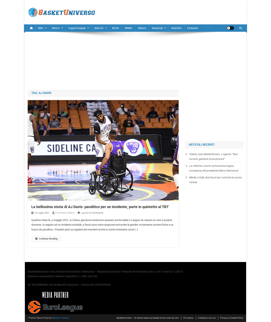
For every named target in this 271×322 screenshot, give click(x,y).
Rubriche (176, 28)
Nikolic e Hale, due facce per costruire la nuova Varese (215, 180)
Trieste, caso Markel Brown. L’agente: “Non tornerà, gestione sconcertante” (213, 156)
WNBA (128, 28)
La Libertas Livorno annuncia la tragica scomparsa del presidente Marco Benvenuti (213, 168)
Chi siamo (188, 318)
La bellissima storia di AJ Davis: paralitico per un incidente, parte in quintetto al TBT (100, 207)
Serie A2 (98, 28)
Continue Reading (48, 238)
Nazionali (157, 28)
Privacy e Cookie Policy (231, 318)
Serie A (56, 28)
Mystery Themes (60, 318)
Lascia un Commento (92, 212)
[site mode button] (230, 28)
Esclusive (192, 28)
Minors (142, 28)
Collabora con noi (207, 318)
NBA (40, 28)
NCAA (115, 28)
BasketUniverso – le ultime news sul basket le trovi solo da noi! (148, 318)
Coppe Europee (77, 28)
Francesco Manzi (65, 212)
